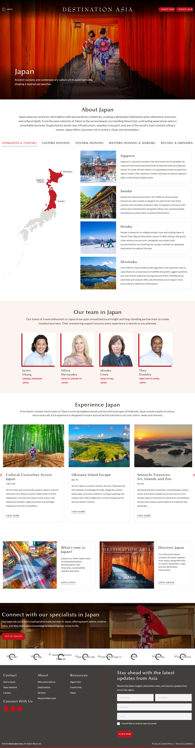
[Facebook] (6, 708)
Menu (10, 9)
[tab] (20, 143)
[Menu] (3, 9)
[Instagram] (19, 708)
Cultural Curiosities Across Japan (29, 477)
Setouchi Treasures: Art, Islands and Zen (154, 477)
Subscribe (125, 734)
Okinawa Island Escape (91, 475)
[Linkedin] (13, 708)
